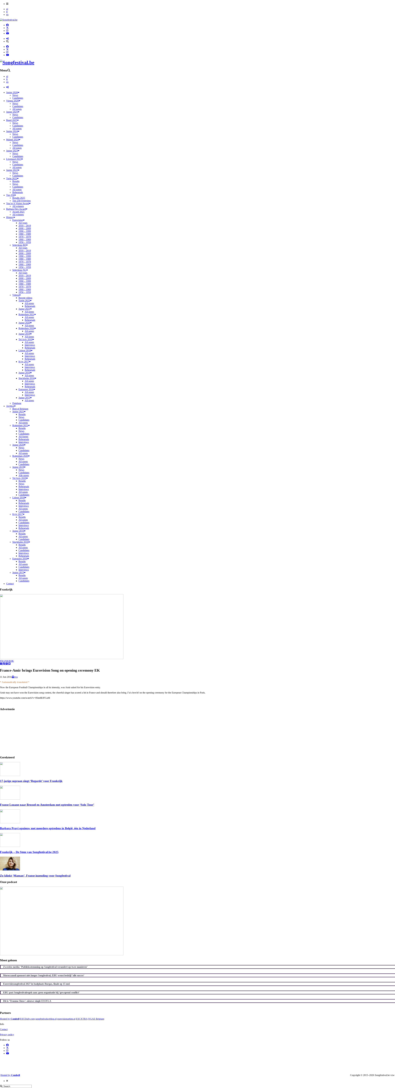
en (7, 14)
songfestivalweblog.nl (46, 1019)
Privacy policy (7, 1034)
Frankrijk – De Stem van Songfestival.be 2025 (29, 852)
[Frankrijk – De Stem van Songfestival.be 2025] (10, 846)
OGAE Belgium (96, 1019)
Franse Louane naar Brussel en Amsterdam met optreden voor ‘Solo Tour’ (47, 804)
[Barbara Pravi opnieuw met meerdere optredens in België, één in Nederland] (10, 822)
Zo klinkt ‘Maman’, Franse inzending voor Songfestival (35, 875)
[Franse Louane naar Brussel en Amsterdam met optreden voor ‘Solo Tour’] (10, 798)
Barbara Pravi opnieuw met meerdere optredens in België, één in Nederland (48, 828)
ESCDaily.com (27, 1019)
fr (7, 11)
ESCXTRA (81, 1019)
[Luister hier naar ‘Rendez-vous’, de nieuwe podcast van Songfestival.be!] (61, 954)
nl (7, 9)
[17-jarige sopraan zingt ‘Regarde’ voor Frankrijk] (10, 775)
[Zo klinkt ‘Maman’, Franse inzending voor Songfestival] (10, 869)
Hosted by (9, 1019)
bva (16, 677)
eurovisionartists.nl (66, 1019)
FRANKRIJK (7, 661)
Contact (4, 1029)
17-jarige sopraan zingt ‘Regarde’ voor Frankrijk (31, 781)
